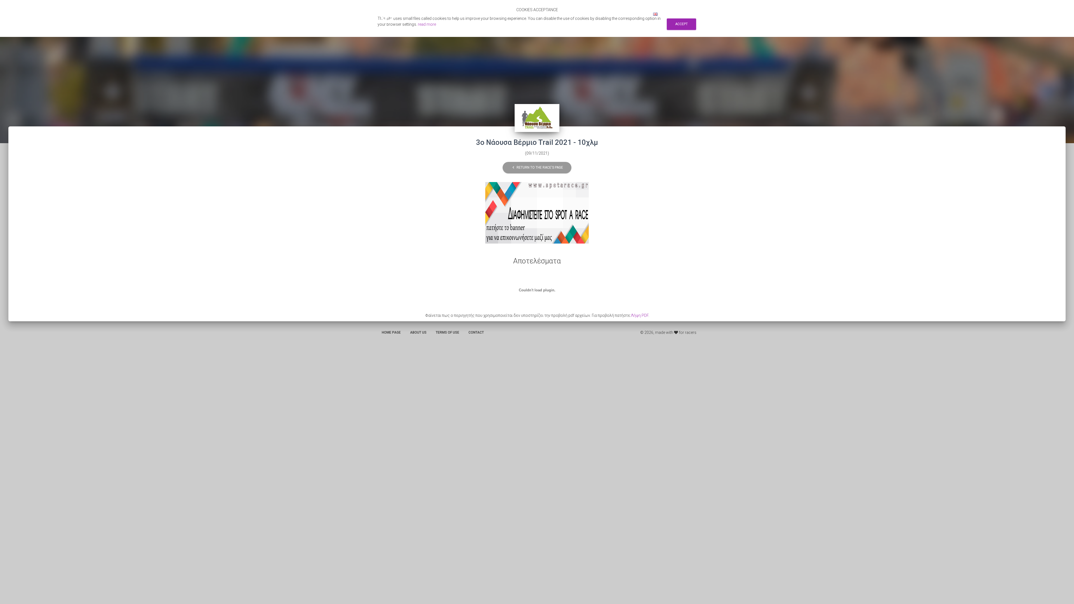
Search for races (589, 14)
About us (418, 332)
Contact (476, 332)
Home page (391, 332)
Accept (681, 24)
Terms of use (447, 332)
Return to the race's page (537, 167)
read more (427, 24)
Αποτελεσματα (551, 14)
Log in (639, 14)
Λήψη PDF (639, 315)
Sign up (620, 14)
